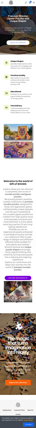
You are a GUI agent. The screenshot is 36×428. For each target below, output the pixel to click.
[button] (18, 42)
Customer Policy (19, 410)
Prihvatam (28, 424)
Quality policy (7, 410)
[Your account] (34, 2)
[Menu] (2, 2)
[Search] (25, 2)
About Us (30, 410)
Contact (18, 414)
